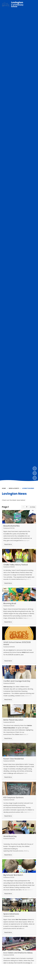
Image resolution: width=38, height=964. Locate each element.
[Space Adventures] (19, 905)
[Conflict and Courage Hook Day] (19, 672)
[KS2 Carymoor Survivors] (19, 788)
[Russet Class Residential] (19, 749)
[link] (23, 506)
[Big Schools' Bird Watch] (19, 866)
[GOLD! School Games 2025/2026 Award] (19, 633)
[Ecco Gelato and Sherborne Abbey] (19, 943)
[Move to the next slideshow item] (35, 468)
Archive (32, 507)
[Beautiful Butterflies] (19, 516)
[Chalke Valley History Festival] (19, 555)
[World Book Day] (19, 827)
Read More (8, 544)
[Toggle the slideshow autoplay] (35, 478)
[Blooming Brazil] (19, 594)
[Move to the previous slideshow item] (35, 473)
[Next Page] (26, 506)
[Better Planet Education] (19, 711)
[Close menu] (33, 4)
